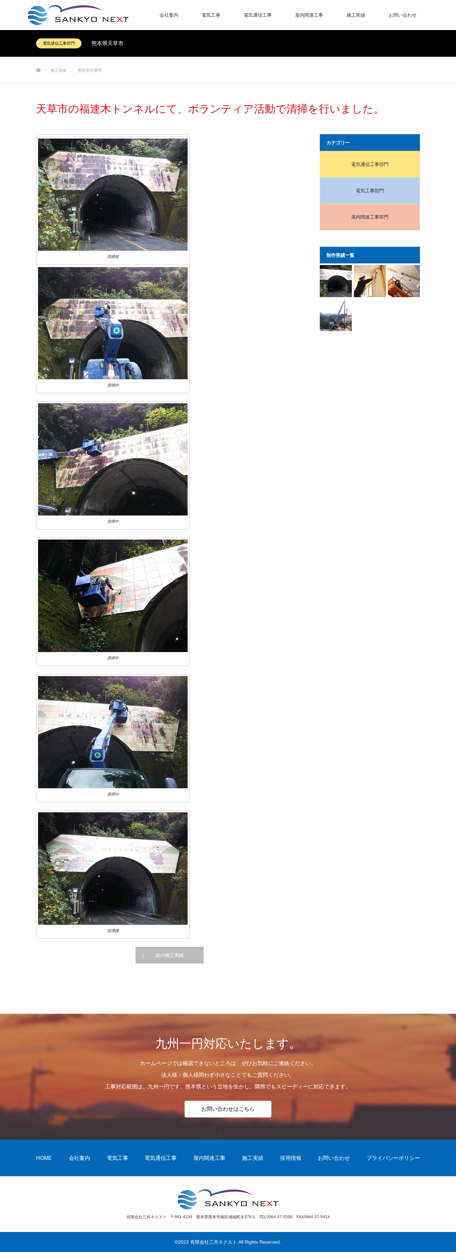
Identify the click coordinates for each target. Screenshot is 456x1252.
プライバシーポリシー (393, 1158)
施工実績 (356, 15)
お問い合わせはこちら (228, 1109)
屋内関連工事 (309, 15)
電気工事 (211, 15)
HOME (44, 1158)
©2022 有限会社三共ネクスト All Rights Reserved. (228, 1242)
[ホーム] (38, 59)
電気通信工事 (258, 15)
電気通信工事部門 (59, 43)
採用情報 (290, 1158)
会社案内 (169, 15)
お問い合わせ (403, 15)
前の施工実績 (170, 955)
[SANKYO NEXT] (128, 15)
